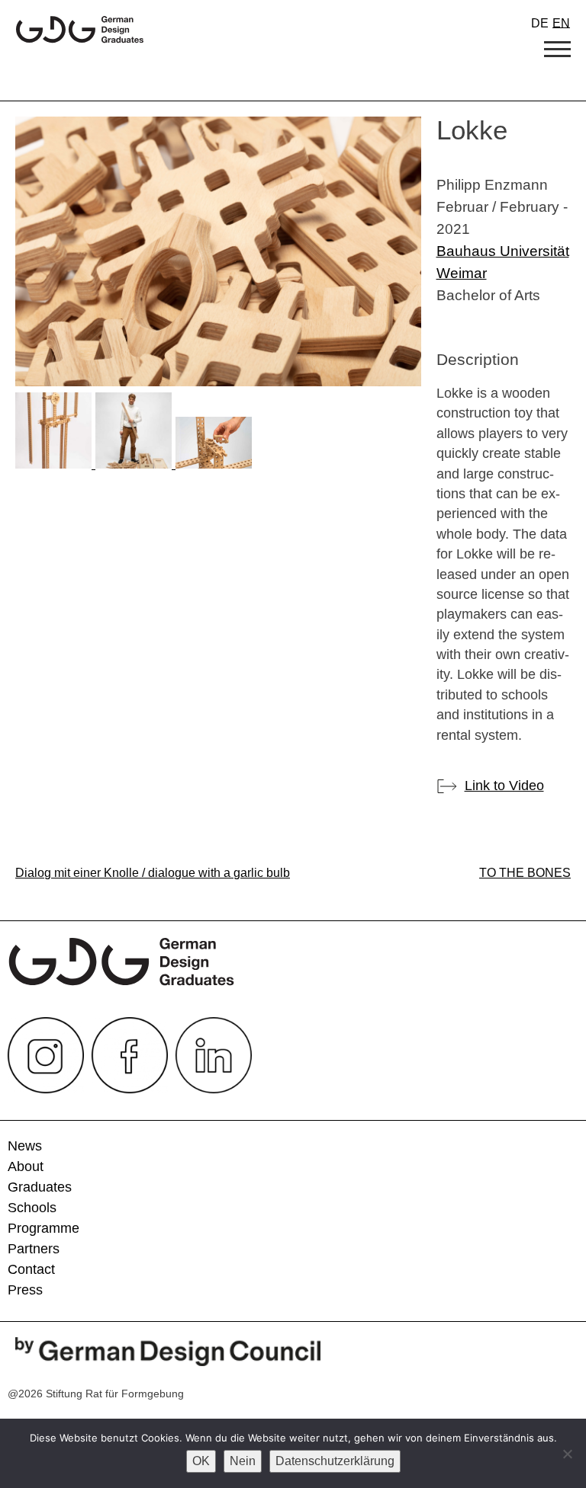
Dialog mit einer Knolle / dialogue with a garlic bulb (152, 872)
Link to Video (504, 785)
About (25, 1166)
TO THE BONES (525, 872)
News (25, 1146)
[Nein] (567, 1453)
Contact (31, 1269)
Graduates (40, 1187)
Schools (32, 1207)
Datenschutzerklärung (334, 1460)
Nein (243, 1460)
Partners (34, 1248)
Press (25, 1290)
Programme (43, 1228)
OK (201, 1460)
